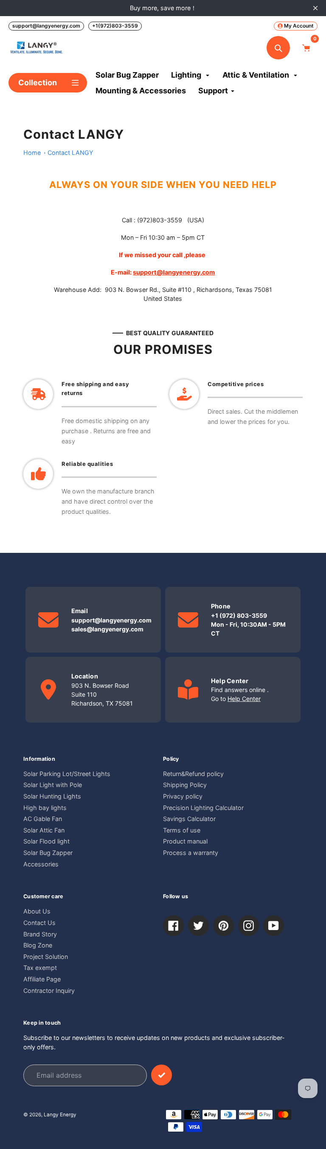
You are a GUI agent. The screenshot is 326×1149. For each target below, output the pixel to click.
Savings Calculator (189, 818)
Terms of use (181, 830)
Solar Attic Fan (44, 830)
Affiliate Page (42, 979)
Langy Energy (60, 1115)
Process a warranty (190, 852)
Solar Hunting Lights (52, 796)
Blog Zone (37, 945)
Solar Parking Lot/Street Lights (66, 773)
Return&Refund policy (193, 773)
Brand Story (40, 934)
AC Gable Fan (42, 818)
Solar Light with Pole (52, 784)
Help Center (244, 698)
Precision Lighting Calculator (203, 807)
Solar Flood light (46, 841)
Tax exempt (40, 967)
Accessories (41, 864)
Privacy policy (182, 796)
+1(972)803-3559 (115, 25)
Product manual (185, 841)
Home (32, 152)
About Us (37, 911)
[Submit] (161, 1075)
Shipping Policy (185, 784)
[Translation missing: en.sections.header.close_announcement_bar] (315, 8)
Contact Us (39, 922)
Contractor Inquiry (49, 990)
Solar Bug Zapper (48, 852)
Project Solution (45, 956)
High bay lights (45, 807)
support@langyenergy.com (46, 25)
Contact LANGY (70, 152)
